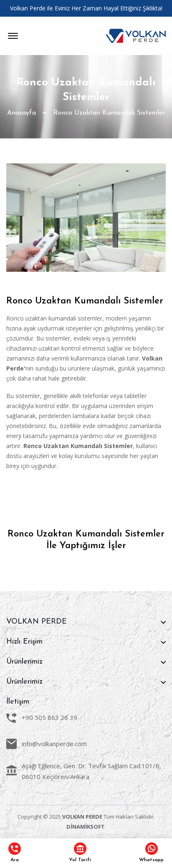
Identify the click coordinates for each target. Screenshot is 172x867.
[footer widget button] (86, 622)
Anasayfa (21, 113)
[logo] (136, 36)
